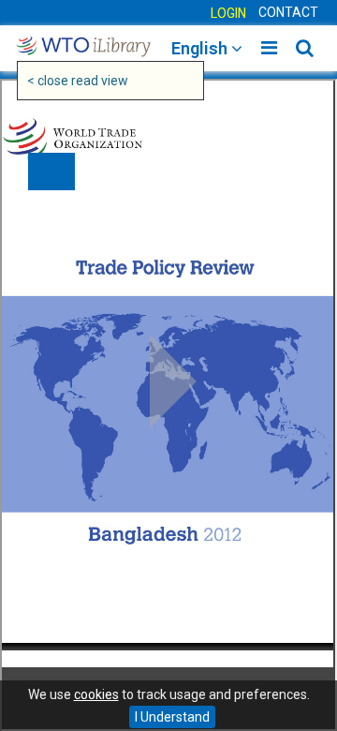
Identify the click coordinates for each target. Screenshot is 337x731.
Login (228, 13)
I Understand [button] (172, 716)
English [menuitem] (201, 48)
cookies (96, 694)
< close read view (77, 80)
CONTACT (288, 12)
